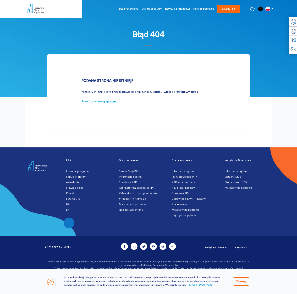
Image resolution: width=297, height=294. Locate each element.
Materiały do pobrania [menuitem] (132, 204)
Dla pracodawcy (151, 9)
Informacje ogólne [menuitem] (77, 171)
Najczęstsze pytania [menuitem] (131, 210)
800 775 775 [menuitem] (73, 199)
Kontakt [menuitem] (71, 193)
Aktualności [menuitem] (73, 182)
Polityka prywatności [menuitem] (216, 247)
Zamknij (241, 281)
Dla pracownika (129, 9)
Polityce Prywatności (200, 285)
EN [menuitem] (68, 210)
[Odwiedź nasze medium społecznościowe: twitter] (143, 246)
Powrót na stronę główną (98, 101)
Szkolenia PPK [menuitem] (128, 182)
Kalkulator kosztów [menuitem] (184, 188)
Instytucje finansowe (177, 9)
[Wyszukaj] (253, 9)
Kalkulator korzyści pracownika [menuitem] (138, 193)
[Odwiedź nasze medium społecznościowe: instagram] (163, 246)
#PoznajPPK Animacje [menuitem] (132, 199)
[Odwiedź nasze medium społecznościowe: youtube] (153, 246)
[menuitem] (129, 9)
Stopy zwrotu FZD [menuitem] (236, 182)
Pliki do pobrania (203, 9)
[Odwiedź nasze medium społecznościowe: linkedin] (134, 246)
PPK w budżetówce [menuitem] (184, 182)
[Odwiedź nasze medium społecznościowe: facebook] (124, 246)
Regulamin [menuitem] (241, 247)
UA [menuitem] (68, 204)
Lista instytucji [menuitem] (233, 177)
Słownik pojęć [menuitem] (75, 188)
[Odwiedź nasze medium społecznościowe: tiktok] (172, 246)
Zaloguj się (228, 9)
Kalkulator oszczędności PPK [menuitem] (137, 188)
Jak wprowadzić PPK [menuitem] (184, 177)
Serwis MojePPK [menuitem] (76, 177)
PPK (68, 160)
